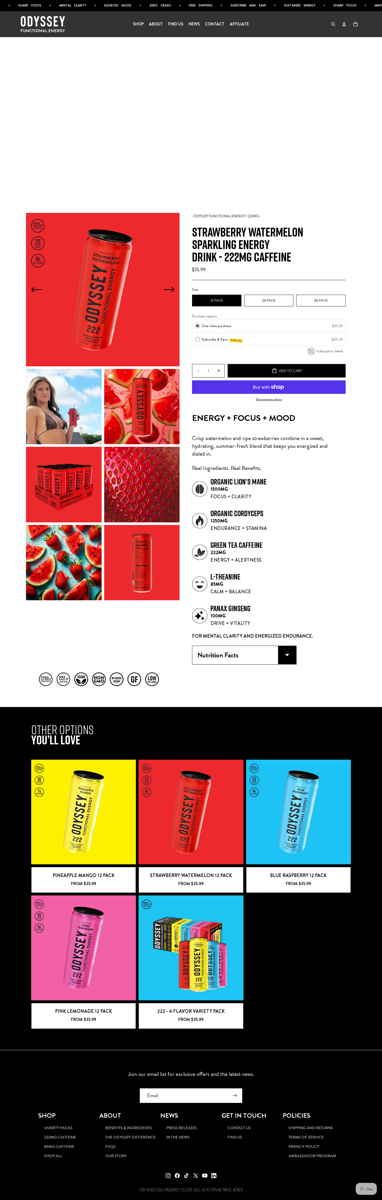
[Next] (169, 289)
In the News (178, 1137)
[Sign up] (235, 1095)
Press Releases (181, 1128)
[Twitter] (196, 1175)
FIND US (234, 1137)
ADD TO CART (83, 858)
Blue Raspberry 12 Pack (298, 875)
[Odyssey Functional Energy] (43, 24)
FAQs (110, 1146)
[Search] (333, 24)
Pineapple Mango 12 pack (84, 875)
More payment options (269, 399)
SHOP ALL (53, 1156)
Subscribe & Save (222, 339)
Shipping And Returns (310, 1128)
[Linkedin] (214, 1175)
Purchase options (204, 316)
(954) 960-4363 (227, 1189)
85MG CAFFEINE (59, 1146)
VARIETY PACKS (58, 1128)
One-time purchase (216, 325)
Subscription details (329, 351)
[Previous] (36, 289)
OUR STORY (116, 1156)
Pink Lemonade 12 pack (83, 1011)
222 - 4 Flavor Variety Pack (191, 1011)
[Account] (344, 24)
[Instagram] (168, 1175)
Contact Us (239, 1128)
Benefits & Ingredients (128, 1128)
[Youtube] (205, 1175)
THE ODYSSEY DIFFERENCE (130, 1137)
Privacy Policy (303, 1146)
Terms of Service (306, 1137)
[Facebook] (177, 1175)
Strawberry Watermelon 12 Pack (191, 875)
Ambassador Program (312, 1156)
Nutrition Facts (218, 655)
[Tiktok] (186, 1175)
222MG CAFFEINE (60, 1137)
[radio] (197, 326)
